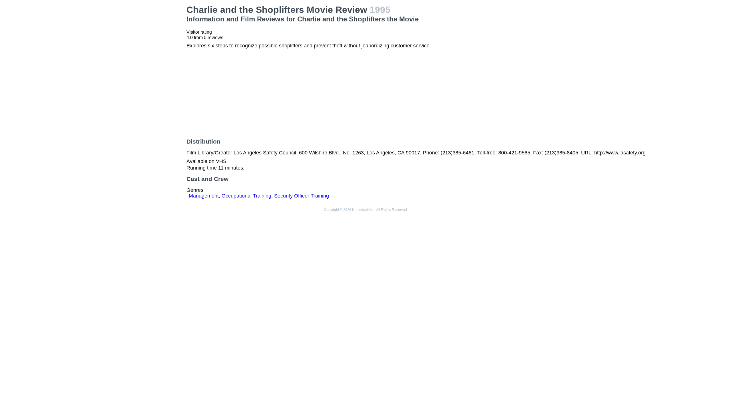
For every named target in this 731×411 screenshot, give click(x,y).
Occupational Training (246, 196)
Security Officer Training (301, 196)
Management (204, 196)
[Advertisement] (124, 44)
